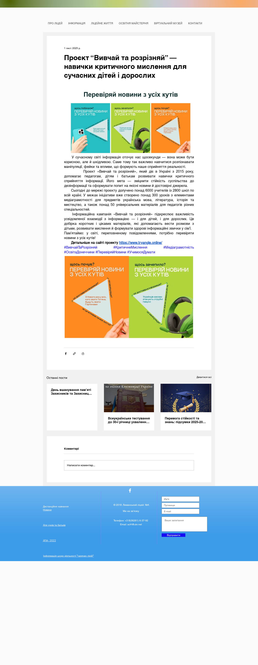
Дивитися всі (204, 377)
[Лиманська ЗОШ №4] (130, 490)
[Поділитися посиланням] (74, 353)
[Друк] (83, 353)
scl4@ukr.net (134, 524)
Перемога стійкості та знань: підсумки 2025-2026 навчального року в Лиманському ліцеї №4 (185, 420)
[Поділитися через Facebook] (65, 353)
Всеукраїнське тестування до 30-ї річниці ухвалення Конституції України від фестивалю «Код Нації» (129, 420)
